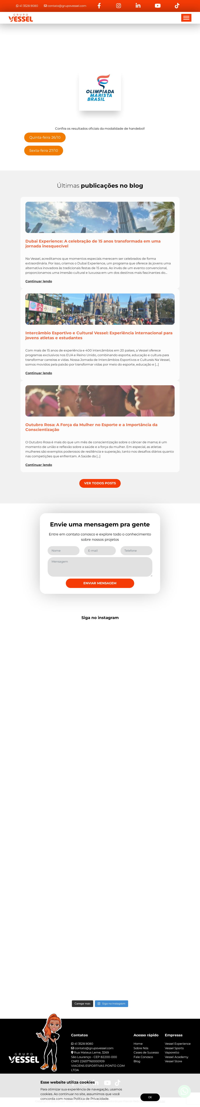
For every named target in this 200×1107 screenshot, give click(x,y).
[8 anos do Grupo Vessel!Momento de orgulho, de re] (99, 656)
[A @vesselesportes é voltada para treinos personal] (99, 869)
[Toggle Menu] (186, 18)
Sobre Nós (141, 1048)
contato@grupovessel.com (67, 6)
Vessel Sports (174, 1048)
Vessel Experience (178, 1043)
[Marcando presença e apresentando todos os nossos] (26, 911)
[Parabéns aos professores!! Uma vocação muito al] (26, 647)
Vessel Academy (176, 1057)
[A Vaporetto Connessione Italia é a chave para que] (173, 873)
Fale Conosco (143, 1057)
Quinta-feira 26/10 (45, 137)
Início (99, 43)
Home (138, 1043)
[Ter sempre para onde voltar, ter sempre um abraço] (63, 892)
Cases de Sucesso (146, 1052)
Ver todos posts (100, 483)
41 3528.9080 (28, 6)
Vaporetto (172, 1052)
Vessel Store (173, 1061)
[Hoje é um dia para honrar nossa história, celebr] (63, 659)
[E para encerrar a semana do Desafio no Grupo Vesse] (137, 682)
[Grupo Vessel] (21, 18)
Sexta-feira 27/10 (43, 150)
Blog (137, 1061)
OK (150, 1097)
